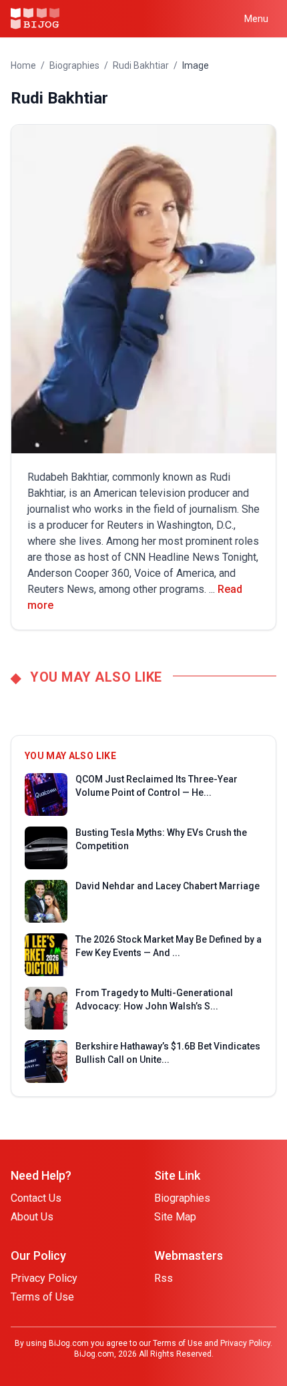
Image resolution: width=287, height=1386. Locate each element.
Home (23, 65)
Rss (163, 1278)
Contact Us (36, 1198)
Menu (256, 18)
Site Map (175, 1216)
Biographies (74, 65)
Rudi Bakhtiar (141, 65)
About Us (32, 1216)
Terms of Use (42, 1297)
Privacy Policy (44, 1278)
